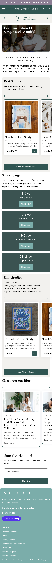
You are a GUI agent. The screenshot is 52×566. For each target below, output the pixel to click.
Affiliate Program (9, 551)
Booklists (5, 528)
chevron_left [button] (4, 18)
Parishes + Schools (9, 532)
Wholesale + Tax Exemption (13, 543)
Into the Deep (12, 560)
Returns (5, 536)
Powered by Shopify (39, 560)
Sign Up (26, 481)
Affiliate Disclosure (10, 555)
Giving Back (7, 547)
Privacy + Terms (8, 540)
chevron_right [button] (47, 18)
